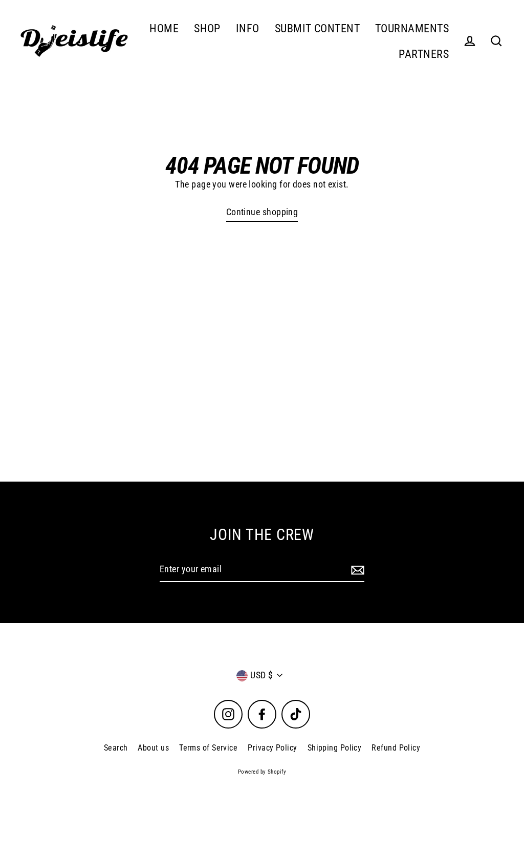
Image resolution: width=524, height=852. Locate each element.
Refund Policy (396, 748)
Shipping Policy (335, 748)
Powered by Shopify (262, 771)
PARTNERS (424, 54)
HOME (164, 28)
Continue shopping (262, 211)
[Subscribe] (356, 570)
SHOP (207, 28)
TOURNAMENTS (412, 28)
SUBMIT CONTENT (317, 28)
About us (153, 748)
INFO (247, 28)
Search (116, 748)
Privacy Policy (272, 748)
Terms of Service (208, 748)
